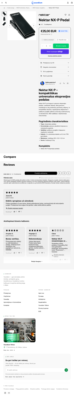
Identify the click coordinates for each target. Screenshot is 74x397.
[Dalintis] (69, 14)
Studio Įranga (10, 8)
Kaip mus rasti (8, 350)
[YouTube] (8, 392)
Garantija (6, 299)
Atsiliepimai (41, 299)
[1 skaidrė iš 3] (4, 14)
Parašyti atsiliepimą (41, 173)
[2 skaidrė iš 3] (4, 19)
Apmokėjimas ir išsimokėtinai (12, 302)
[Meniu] (2, 3)
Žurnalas (41, 296)
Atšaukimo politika (35, 389)
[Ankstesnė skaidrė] (10, 26)
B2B (39, 311)
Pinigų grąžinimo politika (22, 389)
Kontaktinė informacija (62, 389)
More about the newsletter (14, 376)
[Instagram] (5, 392)
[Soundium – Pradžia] (4, 8)
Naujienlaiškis (42, 302)
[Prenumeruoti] (66, 370)
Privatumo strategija (9, 389)
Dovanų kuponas (43, 308)
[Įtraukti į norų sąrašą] (65, 14)
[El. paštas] (67, 83)
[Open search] (60, 173)
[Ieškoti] (6, 3)
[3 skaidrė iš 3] (4, 24)
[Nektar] (44, 14)
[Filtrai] (64, 173)
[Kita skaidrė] (34, 26)
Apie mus (41, 293)
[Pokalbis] (60, 83)
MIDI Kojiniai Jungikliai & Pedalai (40, 8)
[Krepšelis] (72, 3)
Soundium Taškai (43, 305)
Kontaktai (6, 305)
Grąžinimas (7, 296)
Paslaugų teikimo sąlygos (48, 389)
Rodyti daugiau (36, 261)
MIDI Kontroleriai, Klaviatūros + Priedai (23, 8)
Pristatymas (7, 293)
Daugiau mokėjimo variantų (55, 55)
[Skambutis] (64, 83)
